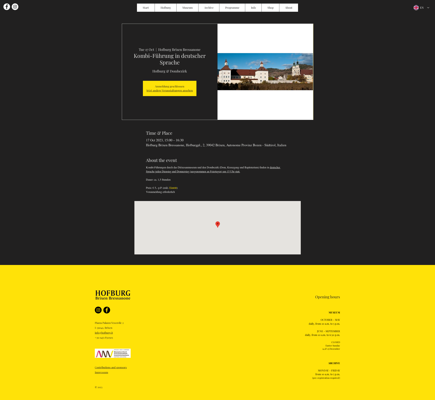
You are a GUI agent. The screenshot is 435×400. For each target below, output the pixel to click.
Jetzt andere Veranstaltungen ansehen (169, 90)
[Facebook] (106, 310)
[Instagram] (98, 310)
